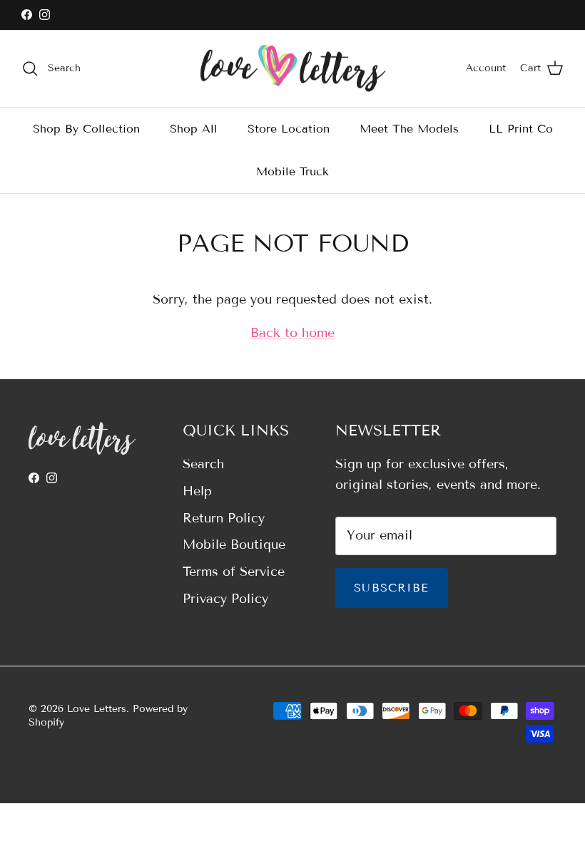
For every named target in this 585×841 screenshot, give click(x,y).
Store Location (289, 128)
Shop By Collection (86, 128)
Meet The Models (409, 128)
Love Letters (96, 709)
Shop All (194, 128)
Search (203, 464)
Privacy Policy (225, 599)
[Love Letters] (292, 68)
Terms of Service (234, 571)
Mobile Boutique (234, 544)
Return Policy (224, 518)
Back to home (292, 333)
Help (197, 491)
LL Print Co (521, 128)
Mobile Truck (292, 171)
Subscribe (391, 587)
